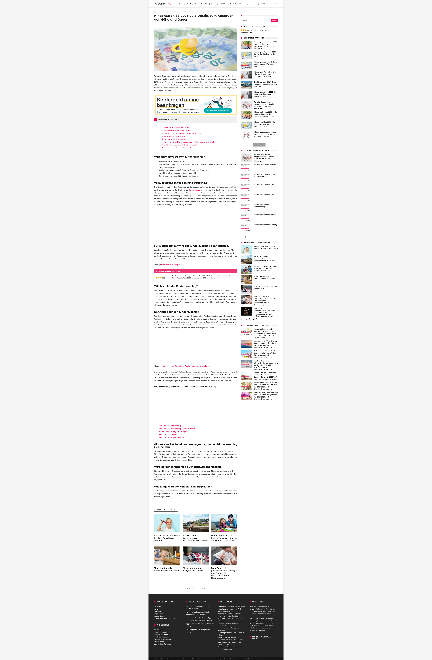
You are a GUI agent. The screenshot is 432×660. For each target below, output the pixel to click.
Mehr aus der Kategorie (165, 509)
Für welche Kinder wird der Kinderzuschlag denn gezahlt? (181, 133)
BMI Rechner (159, 642)
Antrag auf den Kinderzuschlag (170, 426)
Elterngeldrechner (161, 634)
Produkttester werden (226, 609)
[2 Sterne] (159, 278)
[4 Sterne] (162, 278)
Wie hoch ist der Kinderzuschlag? (173, 136)
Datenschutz (159, 616)
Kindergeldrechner (161, 637)
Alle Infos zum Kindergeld (170, 265)
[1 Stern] (157, 278)
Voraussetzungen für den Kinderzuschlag (176, 130)
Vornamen (221, 647)
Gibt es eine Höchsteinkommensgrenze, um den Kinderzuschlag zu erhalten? (188, 142)
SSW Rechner (159, 630)
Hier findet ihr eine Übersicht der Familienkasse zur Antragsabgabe (185, 366)
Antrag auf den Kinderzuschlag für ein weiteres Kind (177, 429)
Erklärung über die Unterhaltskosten (172, 437)
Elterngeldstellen (224, 623)
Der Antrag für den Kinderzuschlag (174, 139)
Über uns (157, 611)
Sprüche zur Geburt (225, 640)
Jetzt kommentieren (196, 588)
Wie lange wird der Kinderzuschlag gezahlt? (177, 148)
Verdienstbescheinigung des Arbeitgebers (174, 432)
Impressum (158, 614)
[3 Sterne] (160, 278)
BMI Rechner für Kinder (163, 644)
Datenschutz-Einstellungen (164, 618)
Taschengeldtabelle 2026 (227, 633)
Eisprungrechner (160, 632)
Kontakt (157, 609)
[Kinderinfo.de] (163, 3)
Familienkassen (224, 618)
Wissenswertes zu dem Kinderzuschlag (175, 127)
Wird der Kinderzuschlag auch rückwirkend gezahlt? (179, 145)
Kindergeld (166, 12)
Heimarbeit (222, 607)
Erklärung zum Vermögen (168, 434)
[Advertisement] (195, 225)
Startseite (157, 607)
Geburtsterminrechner (162, 639)
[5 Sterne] (164, 278)
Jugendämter (223, 628)
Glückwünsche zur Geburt (227, 642)
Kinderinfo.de (171, 659)
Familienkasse (194, 190)
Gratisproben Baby (225, 637)
